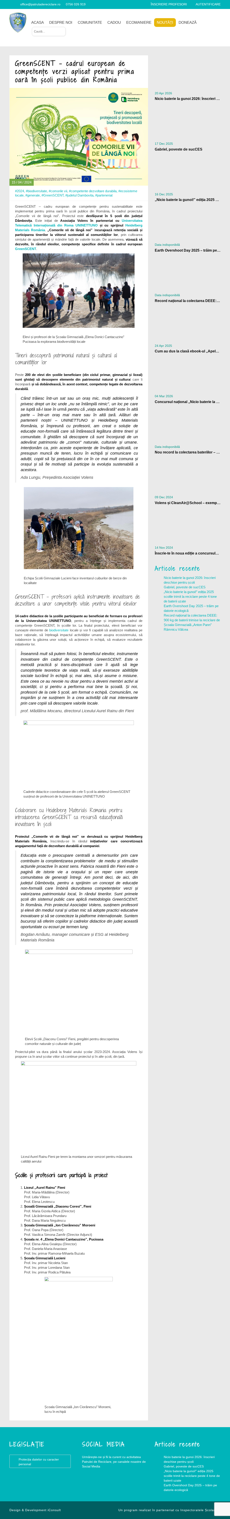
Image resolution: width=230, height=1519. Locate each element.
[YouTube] (16, 4)
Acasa (37, 22)
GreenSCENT (25, 249)
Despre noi (60, 22)
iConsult (54, 1510)
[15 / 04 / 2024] (78, 136)
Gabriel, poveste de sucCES (185, 587)
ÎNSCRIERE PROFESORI (169, 4)
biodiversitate (59, 630)
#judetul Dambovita (79, 195)
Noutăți (165, 22)
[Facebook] (11, 4)
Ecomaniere (138, 22)
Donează (188, 22)
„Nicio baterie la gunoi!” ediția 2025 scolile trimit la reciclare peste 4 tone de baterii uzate (190, 596)
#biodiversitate (36, 191)
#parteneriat (104, 195)
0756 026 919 (76, 4)
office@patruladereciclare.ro (40, 4)
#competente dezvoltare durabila (93, 191)
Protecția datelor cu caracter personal (39, 1462)
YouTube (109, 1484)
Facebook (91, 1484)
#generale (32, 195)
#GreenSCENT (53, 195)
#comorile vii (58, 191)
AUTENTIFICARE (208, 4)
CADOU (114, 22)
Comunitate (90, 22)
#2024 (19, 191)
